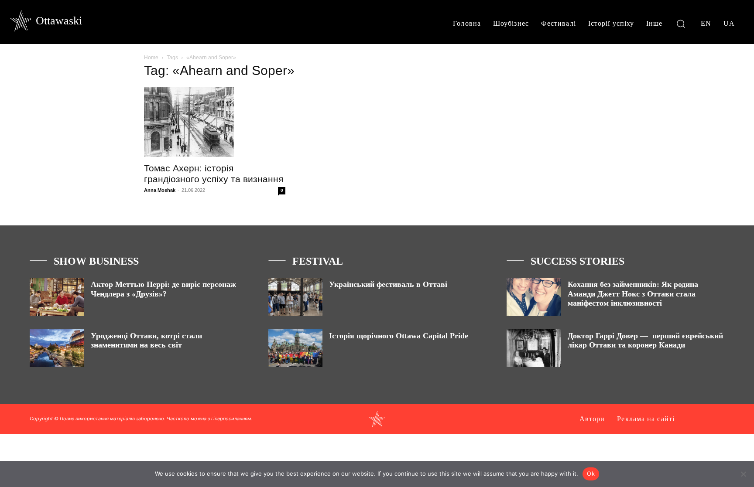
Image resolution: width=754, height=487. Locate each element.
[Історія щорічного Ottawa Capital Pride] (295, 348)
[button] (681, 23)
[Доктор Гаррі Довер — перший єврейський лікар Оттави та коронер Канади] (534, 348)
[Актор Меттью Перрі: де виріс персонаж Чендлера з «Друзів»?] (57, 297)
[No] (743, 474)
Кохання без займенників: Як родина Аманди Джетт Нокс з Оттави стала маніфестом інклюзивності (633, 293)
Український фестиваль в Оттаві (388, 284)
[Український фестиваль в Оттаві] (295, 297)
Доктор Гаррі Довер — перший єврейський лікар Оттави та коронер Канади (645, 340)
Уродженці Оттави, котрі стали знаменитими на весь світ (146, 340)
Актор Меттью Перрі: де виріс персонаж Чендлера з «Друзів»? (163, 289)
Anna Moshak (159, 190)
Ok (591, 473)
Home (151, 57)
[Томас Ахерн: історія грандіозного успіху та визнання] (214, 122)
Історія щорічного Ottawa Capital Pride (398, 335)
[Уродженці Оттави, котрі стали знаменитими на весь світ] (57, 348)
